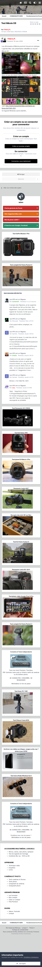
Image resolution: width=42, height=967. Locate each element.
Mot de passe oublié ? (11, 220)
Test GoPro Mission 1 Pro (21, 233)
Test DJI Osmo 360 (21, 433)
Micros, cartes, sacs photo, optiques (21, 852)
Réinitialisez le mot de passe (21, 683)
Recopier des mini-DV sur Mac (21, 515)
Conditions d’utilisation (31, 957)
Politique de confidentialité (20, 930)
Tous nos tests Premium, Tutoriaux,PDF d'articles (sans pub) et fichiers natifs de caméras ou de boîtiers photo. (21, 672)
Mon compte (13, 897)
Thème (31, 928)
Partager (22, 174)
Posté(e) (15, 41)
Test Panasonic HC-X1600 (21, 408)
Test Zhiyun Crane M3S (21, 720)
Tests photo (13, 881)
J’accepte (22, 963)
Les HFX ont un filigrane (17, 299)
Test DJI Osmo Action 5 (21, 542)
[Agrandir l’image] (21, 90)
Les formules (13, 895)
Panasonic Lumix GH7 (21, 488)
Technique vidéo (14, 865)
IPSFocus (17, 928)
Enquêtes (12, 868)
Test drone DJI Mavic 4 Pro (21, 459)
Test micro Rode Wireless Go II (21, 776)
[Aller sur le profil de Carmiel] (7, 333)
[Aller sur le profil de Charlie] (7, 354)
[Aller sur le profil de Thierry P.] (4, 40)
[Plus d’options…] (38, 40)
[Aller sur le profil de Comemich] (7, 300)
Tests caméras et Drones (17, 879)
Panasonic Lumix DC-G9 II (21, 569)
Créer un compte (14, 899)
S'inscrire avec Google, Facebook (16, 225)
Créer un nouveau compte (21, 146)
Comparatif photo (14, 886)
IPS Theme (9, 928)
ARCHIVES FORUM (20, 31)
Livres (11, 870)
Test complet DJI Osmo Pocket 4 (21, 265)
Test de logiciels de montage (18, 854)
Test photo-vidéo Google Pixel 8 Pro (21, 596)
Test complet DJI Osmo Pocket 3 (21, 624)
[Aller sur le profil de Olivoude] (7, 320)
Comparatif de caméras (16, 884)
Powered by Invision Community (21, 933)
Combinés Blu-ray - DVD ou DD (19, 856)
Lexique (11, 913)
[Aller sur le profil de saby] (7, 386)
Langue (24, 928)
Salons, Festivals (14, 911)
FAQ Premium (13, 902)
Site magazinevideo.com (13, 214)
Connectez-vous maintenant (21, 161)
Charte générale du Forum (13, 208)
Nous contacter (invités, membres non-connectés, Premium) (21, 931)
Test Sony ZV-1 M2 (21, 691)
